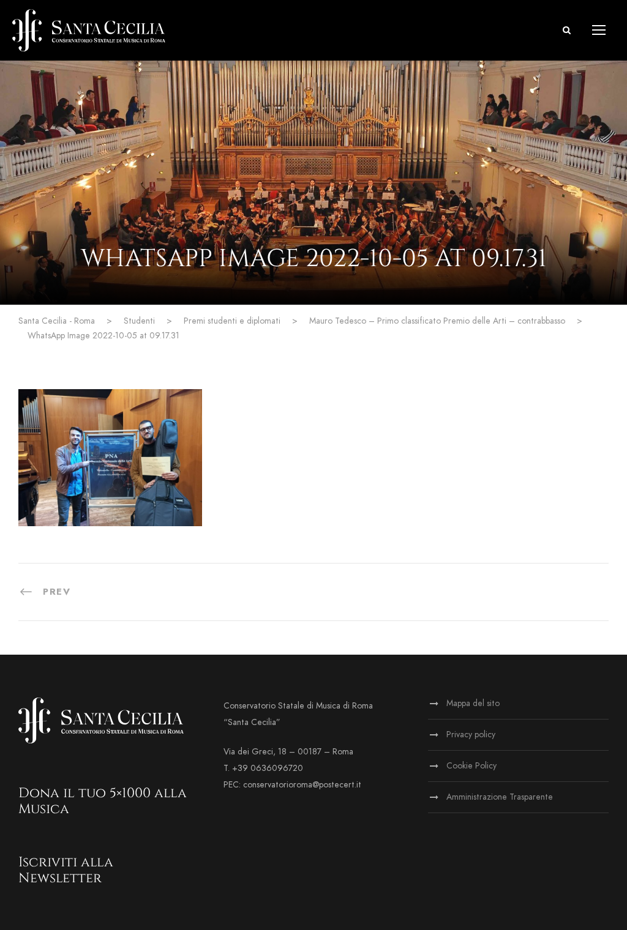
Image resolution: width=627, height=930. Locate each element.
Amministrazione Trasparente (499, 797)
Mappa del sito (473, 703)
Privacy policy (470, 734)
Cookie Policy (471, 766)
